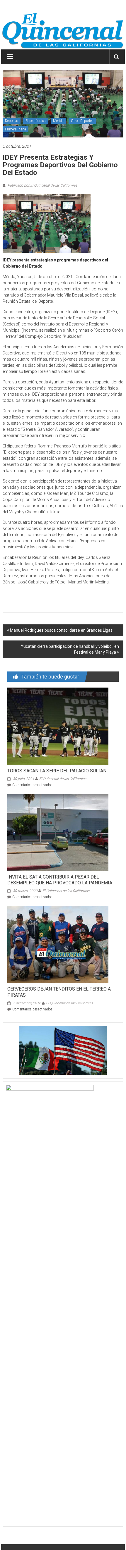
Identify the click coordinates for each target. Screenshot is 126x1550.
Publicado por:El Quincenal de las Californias (42, 185)
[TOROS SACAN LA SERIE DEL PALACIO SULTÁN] (57, 726)
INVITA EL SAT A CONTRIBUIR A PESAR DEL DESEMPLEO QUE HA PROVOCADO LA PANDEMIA (59, 880)
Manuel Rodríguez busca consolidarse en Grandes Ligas (61, 630)
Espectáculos (35, 121)
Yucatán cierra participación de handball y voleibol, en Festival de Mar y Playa (70, 649)
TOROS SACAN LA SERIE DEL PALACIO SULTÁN (56, 771)
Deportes (11, 121)
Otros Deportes (82, 121)
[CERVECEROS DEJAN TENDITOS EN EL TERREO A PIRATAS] (57, 944)
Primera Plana (15, 129)
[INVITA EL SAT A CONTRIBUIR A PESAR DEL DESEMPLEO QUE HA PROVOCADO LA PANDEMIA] (57, 832)
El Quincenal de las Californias (62, 779)
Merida (58, 121)
